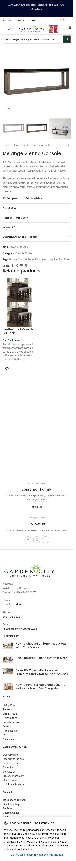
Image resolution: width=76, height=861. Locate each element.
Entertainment (11, 722)
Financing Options (13, 758)
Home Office (10, 717)
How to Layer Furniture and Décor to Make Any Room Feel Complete (40, 686)
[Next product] (68, 145)
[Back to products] (64, 145)
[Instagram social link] (64, 20)
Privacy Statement (13, 775)
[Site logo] (31, 28)
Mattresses (9, 735)
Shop (16, 145)
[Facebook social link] (60, 20)
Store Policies (11, 780)
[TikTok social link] (68, 20)
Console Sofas (26, 259)
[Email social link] (21, 265)
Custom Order (11, 812)
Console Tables (43, 145)
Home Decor (10, 730)
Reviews (8, 808)
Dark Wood (41, 259)
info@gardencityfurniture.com (20, 628)
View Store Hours (13, 604)
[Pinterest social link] (26, 265)
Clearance (8, 739)
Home (6, 145)
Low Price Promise (13, 784)
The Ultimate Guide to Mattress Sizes (41, 658)
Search (67, 39)
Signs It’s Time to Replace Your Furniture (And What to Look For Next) (42, 672)
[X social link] (16, 265)
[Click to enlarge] (9, 109)
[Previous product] (60, 145)
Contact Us (9, 771)
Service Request (12, 763)
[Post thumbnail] (8, 646)
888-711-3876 (11, 616)
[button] (6, 81)
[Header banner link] (36, 8)
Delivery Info (10, 754)
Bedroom (8, 709)
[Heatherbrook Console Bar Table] (19, 290)
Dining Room (10, 713)
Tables (26, 145)
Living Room (10, 705)
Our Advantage (12, 804)
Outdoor (8, 726)
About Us (8, 767)
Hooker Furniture (59, 259)
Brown (13, 259)
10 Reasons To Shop (14, 799)
